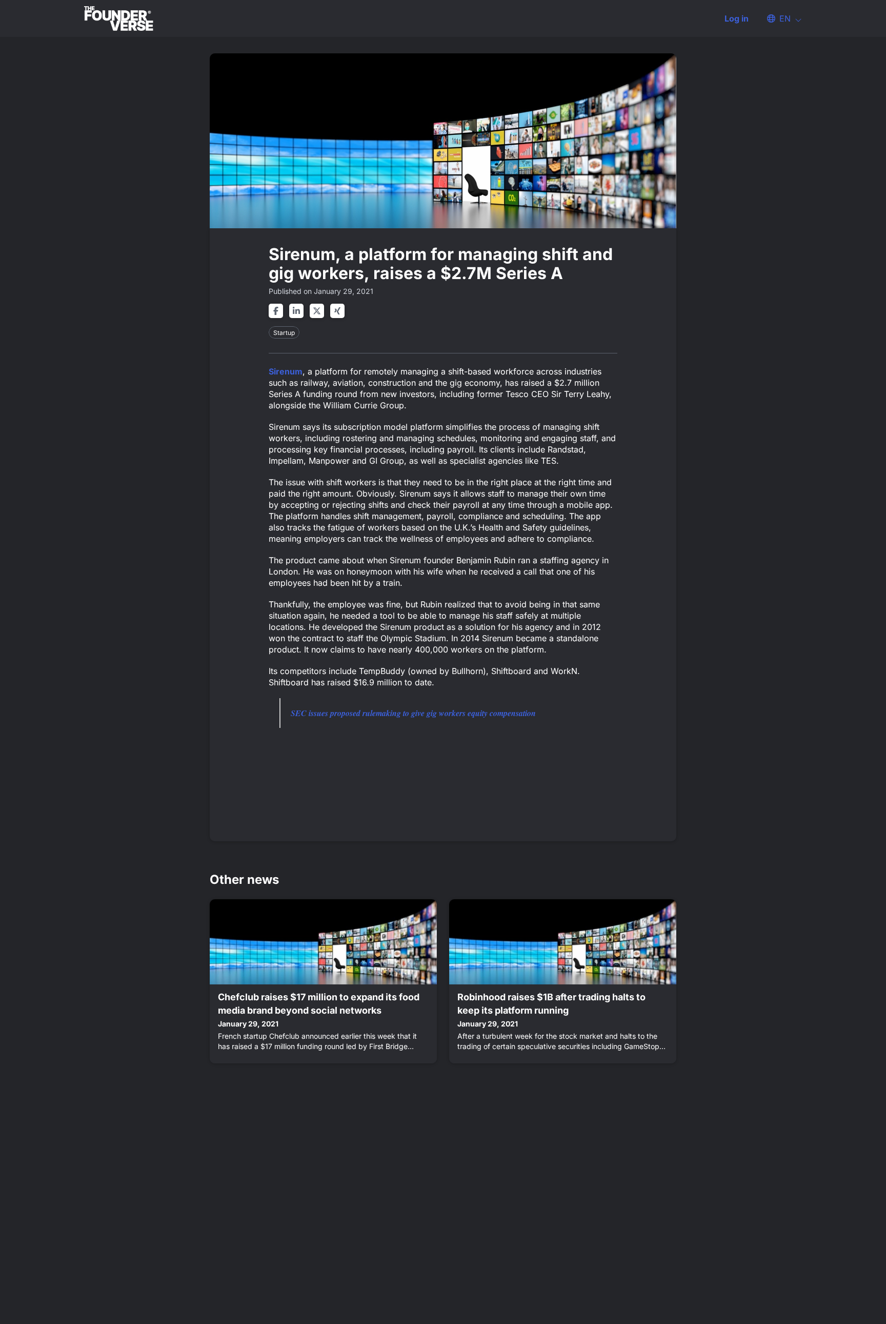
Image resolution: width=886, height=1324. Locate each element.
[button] (779, 18)
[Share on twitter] (317, 311)
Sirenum (286, 371)
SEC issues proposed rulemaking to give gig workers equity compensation (413, 713)
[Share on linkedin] (296, 311)
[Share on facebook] (276, 311)
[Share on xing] (337, 311)
